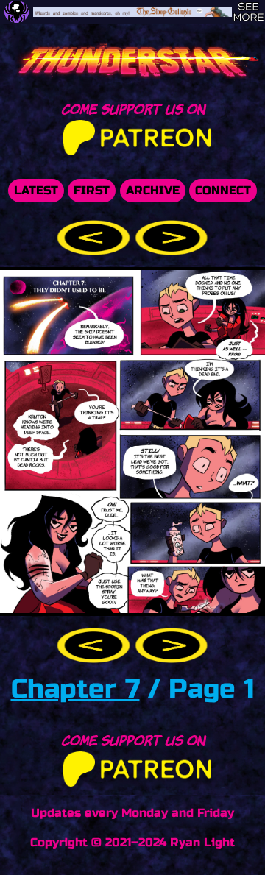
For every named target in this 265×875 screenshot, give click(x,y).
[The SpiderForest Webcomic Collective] (16, 12)
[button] (96, 237)
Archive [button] (153, 190)
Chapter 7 (75, 689)
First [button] (92, 190)
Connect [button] (223, 190)
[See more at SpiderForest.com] (248, 12)
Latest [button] (36, 190)
